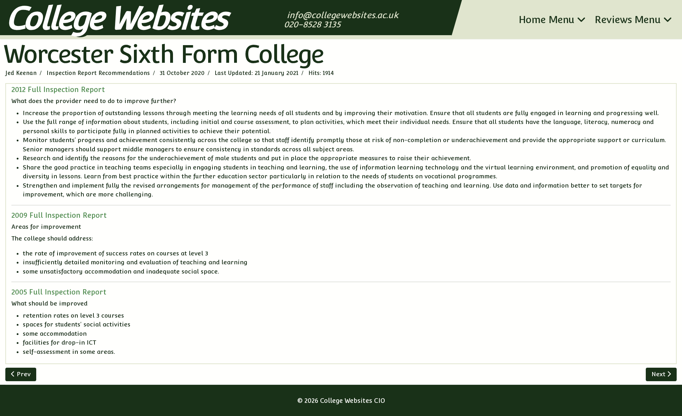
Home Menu (546, 19)
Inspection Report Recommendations (98, 73)
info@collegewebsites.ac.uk (343, 15)
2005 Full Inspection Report (58, 292)
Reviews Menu (628, 19)
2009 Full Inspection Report (59, 215)
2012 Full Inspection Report (58, 89)
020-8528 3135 (313, 24)
